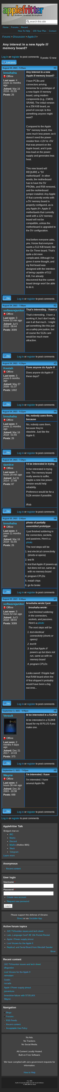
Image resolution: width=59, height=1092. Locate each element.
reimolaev (8, 975)
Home (5, 27)
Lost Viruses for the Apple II (20, 943)
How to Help (29, 1072)
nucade (7, 983)
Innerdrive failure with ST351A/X (19, 995)
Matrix (12, 838)
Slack (12, 848)
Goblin (7, 980)
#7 (55, 599)
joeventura (9, 991)
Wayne (8, 775)
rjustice (8, 464)
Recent (24, 27)
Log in (5, 57)
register (15, 57)
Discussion (19, 36)
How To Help (24, 31)
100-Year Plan (39, 31)
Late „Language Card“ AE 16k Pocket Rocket (28, 935)
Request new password (18, 901)
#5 (55, 460)
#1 (55, 68)
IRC (11, 834)
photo (29, 542)
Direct (20, 918)
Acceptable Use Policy (16, 1028)
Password (9, 889)
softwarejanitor (13, 310)
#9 (55, 770)
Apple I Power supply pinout (20, 939)
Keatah (8, 368)
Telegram (14, 852)
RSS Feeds (11, 1020)
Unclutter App (35, 918)
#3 (55, 363)
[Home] (23, 15)
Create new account (16, 897)
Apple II (31, 36)
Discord (13, 841)
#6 (55, 518)
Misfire (13, 845)
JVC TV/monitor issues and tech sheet (25, 931)
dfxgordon (9, 968)
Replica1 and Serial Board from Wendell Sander (30, 947)
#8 (55, 711)
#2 (55, 305)
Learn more (9, 855)
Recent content (13, 868)
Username (9, 882)
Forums (14, 27)
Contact (52, 31)
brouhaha (10, 72)
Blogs (8, 1012)
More (53, 951)
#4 (55, 411)
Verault (8, 715)
